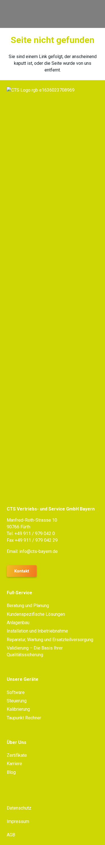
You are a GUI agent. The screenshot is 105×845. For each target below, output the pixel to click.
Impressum (18, 821)
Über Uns (16, 742)
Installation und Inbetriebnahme (37, 631)
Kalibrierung (18, 709)
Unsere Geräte (22, 679)
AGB (11, 834)
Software (16, 692)
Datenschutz (19, 808)
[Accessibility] (98, 446)
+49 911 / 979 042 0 (35, 533)
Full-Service (19, 592)
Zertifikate (17, 755)
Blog (11, 772)
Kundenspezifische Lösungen (36, 614)
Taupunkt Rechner (24, 717)
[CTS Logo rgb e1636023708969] (38, 14)
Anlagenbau (18, 622)
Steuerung (17, 700)
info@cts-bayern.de (38, 551)
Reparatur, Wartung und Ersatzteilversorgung (50, 639)
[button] (97, 14)
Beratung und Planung (28, 605)
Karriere (14, 763)
